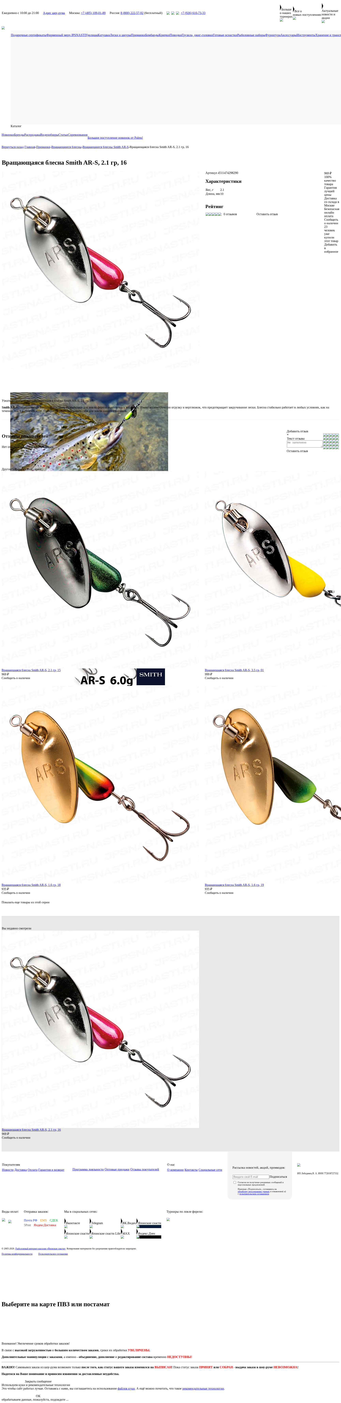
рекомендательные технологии (203, 1388)
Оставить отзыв (267, 214)
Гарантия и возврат (51, 1169)
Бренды (19, 134)
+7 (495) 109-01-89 (93, 13)
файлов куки (126, 1388)
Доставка (20, 1169)
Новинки (8, 134)
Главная (29, 147)
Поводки (176, 35)
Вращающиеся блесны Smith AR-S (105, 147)
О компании (175, 1169)
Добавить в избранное (331, 248)
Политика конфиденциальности (17, 1254)
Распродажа (32, 134)
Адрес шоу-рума (54, 13)
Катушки (104, 35)
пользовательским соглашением (254, 1194)
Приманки (138, 35)
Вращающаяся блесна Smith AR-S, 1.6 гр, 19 (234, 885)
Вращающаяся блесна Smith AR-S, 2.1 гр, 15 (31, 670)
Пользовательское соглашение (53, 1254)
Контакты (191, 1169)
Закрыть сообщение (38, 1381)
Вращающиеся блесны (66, 147)
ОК (38, 1396)
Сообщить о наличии (331, 221)
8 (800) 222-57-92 (132, 13)
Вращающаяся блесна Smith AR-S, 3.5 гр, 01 (234, 670)
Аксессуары (288, 35)
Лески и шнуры (120, 35)
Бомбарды (152, 35)
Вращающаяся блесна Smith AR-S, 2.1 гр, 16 (31, 1129)
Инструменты (306, 35)
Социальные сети (210, 1169)
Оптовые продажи (117, 1169)
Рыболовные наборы (251, 35)
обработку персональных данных (254, 1191)
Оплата (32, 1169)
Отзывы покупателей (144, 1169)
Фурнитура (272, 35)
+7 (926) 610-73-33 (193, 13)
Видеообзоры (49, 134)
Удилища (91, 35)
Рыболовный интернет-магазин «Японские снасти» (40, 1248)
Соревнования (77, 134)
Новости (8, 1169)
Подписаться (278, 1176)
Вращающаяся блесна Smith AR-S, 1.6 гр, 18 (31, 885)
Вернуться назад (13, 147)
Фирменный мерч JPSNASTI (65, 35)
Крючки (164, 35)
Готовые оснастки (225, 35)
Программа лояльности (88, 1169)
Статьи (63, 134)
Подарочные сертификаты (28, 35)
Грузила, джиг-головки (197, 35)
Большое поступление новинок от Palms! (115, 137)
